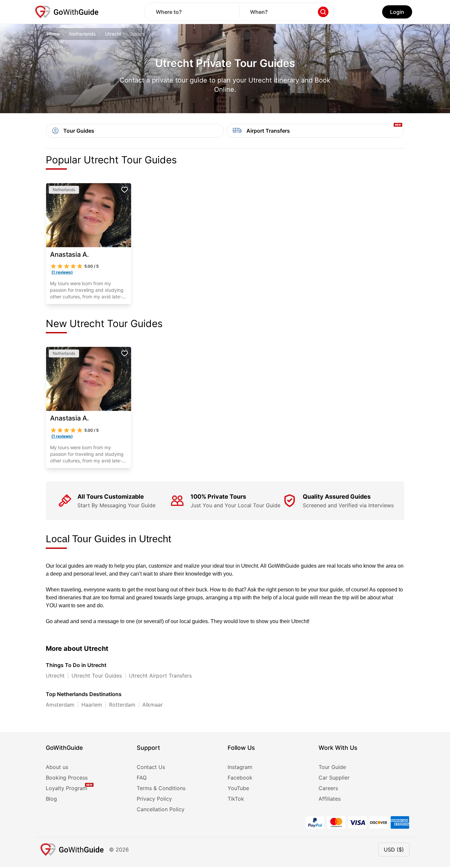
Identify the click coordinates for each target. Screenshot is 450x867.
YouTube (238, 788)
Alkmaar (152, 704)
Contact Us (151, 767)
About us (57, 767)
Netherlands (82, 34)
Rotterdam (122, 704)
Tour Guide (332, 767)
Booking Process (67, 777)
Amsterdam (60, 704)
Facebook (240, 777)
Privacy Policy (154, 798)
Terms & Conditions (161, 788)
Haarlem (91, 704)
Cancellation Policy (160, 809)
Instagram (240, 767)
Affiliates (330, 798)
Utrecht (113, 34)
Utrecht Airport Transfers (160, 675)
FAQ (142, 777)
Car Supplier (334, 777)
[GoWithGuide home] (66, 12)
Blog (51, 798)
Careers (328, 788)
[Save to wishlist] (124, 189)
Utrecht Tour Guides (96, 675)
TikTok (236, 798)
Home (53, 34)
